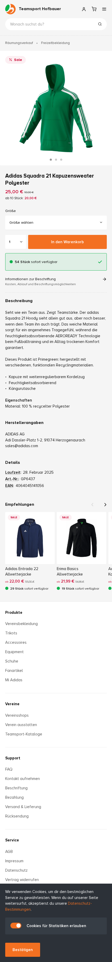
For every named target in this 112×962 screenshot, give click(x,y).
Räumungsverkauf (19, 43)
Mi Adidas (13, 680)
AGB (9, 851)
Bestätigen (23, 949)
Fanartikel (14, 670)
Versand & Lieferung (23, 806)
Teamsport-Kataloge (23, 734)
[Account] (84, 9)
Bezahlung (14, 797)
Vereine (12, 704)
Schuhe (11, 661)
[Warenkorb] (94, 9)
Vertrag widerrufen (22, 879)
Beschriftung (16, 788)
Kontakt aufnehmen (22, 778)
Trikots (11, 633)
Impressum (14, 861)
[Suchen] (99, 25)
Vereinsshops (17, 715)
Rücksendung (17, 816)
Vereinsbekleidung (21, 623)
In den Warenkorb (67, 241)
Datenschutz (16, 870)
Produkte (13, 612)
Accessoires (16, 642)
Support (12, 758)
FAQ (9, 769)
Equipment (14, 651)
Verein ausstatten (21, 724)
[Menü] (104, 9)
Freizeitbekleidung (55, 43)
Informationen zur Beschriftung (40, 281)
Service (12, 840)
